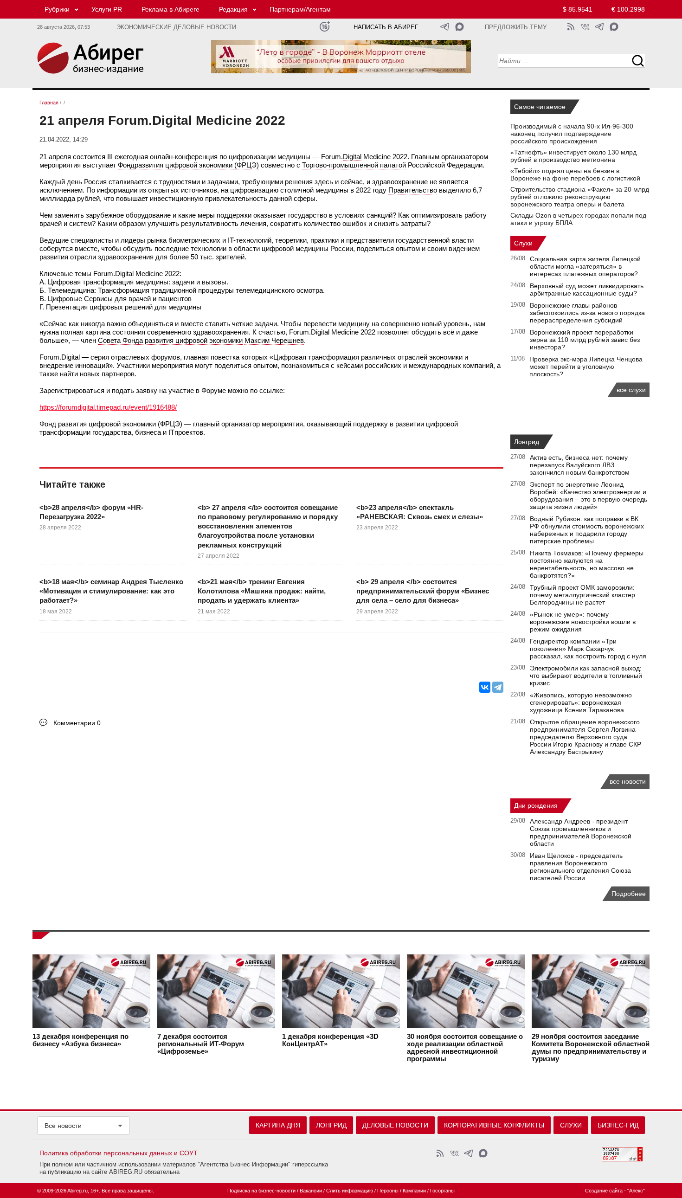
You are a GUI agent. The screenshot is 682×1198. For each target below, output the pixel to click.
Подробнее (628, 893)
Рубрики (57, 9)
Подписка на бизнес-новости (261, 1190)
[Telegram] (497, 687)
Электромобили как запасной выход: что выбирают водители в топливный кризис (586, 675)
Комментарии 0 (77, 723)
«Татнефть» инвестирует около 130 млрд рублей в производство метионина (573, 155)
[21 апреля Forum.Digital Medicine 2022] (41, 659)
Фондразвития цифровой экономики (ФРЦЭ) (188, 165)
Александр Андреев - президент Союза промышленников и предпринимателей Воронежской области (580, 832)
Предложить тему (516, 27)
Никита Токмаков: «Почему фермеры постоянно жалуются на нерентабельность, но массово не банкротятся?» (586, 564)
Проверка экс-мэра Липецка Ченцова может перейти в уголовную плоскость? (586, 366)
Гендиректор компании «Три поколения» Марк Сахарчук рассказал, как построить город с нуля (588, 649)
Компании (414, 1190)
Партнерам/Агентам (300, 9)
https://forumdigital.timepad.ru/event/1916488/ (108, 407)
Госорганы (442, 1190)
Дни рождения (536, 805)
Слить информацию (349, 1190)
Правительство (412, 190)
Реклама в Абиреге (170, 9)
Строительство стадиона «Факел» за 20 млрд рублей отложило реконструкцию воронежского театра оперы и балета (579, 197)
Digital (352, 157)
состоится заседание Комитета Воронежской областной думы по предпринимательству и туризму (591, 1048)
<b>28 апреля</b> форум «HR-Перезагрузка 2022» (91, 512)
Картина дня (278, 1125)
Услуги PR (106, 9)
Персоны (388, 1190)
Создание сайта (604, 1190)
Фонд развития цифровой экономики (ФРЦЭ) (110, 424)
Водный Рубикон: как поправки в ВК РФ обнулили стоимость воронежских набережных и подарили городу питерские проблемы (587, 530)
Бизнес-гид (618, 1125)
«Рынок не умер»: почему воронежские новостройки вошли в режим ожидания (583, 622)
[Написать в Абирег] (459, 26)
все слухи (631, 389)
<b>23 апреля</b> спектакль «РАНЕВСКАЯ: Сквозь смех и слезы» (419, 512)
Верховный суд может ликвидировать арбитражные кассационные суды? (586, 289)
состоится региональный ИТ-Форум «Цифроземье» (200, 1044)
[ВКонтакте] (484, 687)
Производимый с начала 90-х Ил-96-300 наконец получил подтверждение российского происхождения (571, 133)
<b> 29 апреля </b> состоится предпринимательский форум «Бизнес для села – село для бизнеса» (422, 591)
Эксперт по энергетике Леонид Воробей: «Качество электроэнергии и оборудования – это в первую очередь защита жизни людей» (588, 495)
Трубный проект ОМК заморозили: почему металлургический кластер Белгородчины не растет (582, 595)
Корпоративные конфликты (494, 1125)
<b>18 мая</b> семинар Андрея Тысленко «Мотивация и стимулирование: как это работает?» (111, 591)
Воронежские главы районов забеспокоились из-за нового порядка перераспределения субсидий (587, 313)
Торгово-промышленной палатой (354, 165)
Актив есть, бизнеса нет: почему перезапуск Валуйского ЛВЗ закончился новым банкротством (580, 465)
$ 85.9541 (577, 9)
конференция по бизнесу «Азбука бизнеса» (80, 1040)
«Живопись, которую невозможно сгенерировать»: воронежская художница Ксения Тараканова (581, 702)
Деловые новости (395, 1125)
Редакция (233, 9)
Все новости (63, 1125)
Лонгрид (526, 441)
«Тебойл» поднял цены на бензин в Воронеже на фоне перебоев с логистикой (575, 174)
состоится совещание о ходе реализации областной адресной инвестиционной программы (465, 1048)
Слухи (523, 243)
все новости (628, 781)
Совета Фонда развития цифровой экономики (170, 340)
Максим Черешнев (274, 340)
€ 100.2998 (628, 9)
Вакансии (311, 1190)
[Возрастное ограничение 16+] (324, 26)
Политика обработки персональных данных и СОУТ (118, 1153)
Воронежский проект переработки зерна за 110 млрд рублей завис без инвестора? (585, 339)
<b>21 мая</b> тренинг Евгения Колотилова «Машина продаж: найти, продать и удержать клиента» (262, 591)
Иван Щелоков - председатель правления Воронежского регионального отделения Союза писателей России (580, 867)
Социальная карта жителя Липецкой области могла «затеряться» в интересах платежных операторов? (585, 266)
